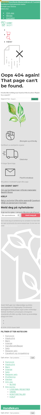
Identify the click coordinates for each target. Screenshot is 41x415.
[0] (8, 34)
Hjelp (12, 397)
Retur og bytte (7, 201)
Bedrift (4, 192)
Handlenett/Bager (14, 346)
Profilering (10, 377)
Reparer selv (11, 351)
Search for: (5, 99)
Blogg (9, 15)
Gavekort (36, 201)
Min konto (10, 387)
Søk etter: (5, 358)
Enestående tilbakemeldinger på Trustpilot (24, 2)
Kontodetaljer (17, 394)
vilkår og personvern (11, 226)
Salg (7, 348)
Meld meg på (30, 215)
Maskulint (10, 338)
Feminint (9, 336)
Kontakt (10, 18)
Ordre (13, 392)
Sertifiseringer (14, 190)
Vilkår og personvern (10, 203)
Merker (8, 379)
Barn (7, 341)
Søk (32, 358)
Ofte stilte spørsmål (22, 201)
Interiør (8, 343)
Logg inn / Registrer (20, 389)
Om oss (10, 13)
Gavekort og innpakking (17, 353)
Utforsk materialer (28, 190)
